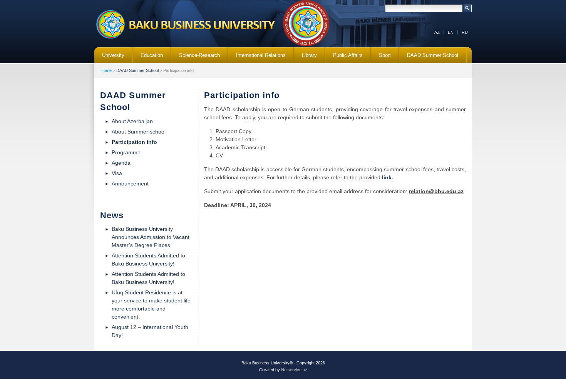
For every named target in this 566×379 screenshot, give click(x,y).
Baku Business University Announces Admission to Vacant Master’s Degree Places (150, 237)
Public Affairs (344, 57)
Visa (117, 173)
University (109, 57)
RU (465, 32)
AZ (437, 32)
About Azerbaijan (132, 121)
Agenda (121, 163)
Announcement (130, 183)
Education (148, 57)
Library (305, 57)
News (112, 215)
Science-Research (195, 57)
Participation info (134, 142)
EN (451, 32)
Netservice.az (294, 369)
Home (106, 70)
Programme (126, 152)
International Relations (257, 57)
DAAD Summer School (428, 57)
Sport (385, 55)
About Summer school (139, 132)
